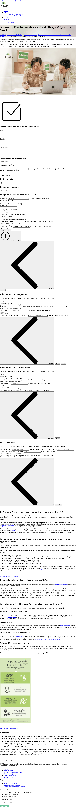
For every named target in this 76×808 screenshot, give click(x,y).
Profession (46, 315)
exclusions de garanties (17, 530)
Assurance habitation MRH (12, 785)
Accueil (6, 11)
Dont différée (4, 221)
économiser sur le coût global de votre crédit (48, 639)
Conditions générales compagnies (13, 772)
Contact (6, 17)
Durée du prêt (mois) (6, 216)
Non (8, 314)
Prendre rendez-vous (10, 775)
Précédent (51, 288)
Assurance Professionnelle (15, 14)
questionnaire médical (61, 584)
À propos (6, 19)
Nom (21, 306)
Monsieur (13, 303)
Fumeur (10, 313)
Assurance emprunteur (10, 783)
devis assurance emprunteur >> (9, 576)
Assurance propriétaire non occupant (14, 786)
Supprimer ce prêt (5, 230)
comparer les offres (37, 570)
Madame (4, 303)
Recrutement (11, 22)
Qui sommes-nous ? (13, 21)
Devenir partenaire (9, 777)
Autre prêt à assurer (15, 240)
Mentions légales (9, 770)
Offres (5, 12)
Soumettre (58, 505)
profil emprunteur (20, 636)
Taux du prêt (3, 205)
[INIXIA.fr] (4, 7)
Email (38, 451)
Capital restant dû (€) (6, 228)
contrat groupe (12, 617)
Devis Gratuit (4, 806)
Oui (3, 314)
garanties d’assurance (8, 526)
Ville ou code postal (22, 449)
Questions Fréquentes (10, 774)
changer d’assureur (65, 625)
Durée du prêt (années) (6, 211)
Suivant (3, 290)
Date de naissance (25, 310)
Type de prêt (3, 198)
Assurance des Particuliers (15, 16)
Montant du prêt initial (6, 200)
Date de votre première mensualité (10, 223)
